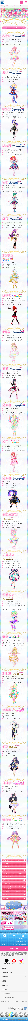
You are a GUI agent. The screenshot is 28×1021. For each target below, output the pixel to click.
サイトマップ (23, 1001)
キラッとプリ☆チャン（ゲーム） (15, 5)
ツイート (14, 935)
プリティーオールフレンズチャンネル (14, 873)
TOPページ (6, 938)
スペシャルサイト (6, 5)
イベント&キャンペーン (7, 972)
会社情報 (4, 981)
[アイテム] (11, 1016)
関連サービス (5, 985)
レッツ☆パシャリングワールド (12, 870)
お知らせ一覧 (4, 989)
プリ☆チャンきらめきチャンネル (13, 894)
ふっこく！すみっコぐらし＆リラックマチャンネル (14, 887)
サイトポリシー (16, 1001)
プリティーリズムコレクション (12, 860)
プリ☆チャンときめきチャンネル (13, 891)
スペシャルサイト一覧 (6, 993)
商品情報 (4, 968)
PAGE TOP (14, 948)
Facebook (4, 935)
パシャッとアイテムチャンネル (12, 876)
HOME (2, 5)
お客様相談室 (5, 976)
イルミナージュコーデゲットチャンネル (14, 880)
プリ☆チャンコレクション (11, 866)
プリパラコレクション (10, 863)
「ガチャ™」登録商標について (8, 997)
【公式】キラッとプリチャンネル (23, 935)
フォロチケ (7, 898)
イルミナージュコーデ (11, 883)
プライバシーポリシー (6, 1001)
